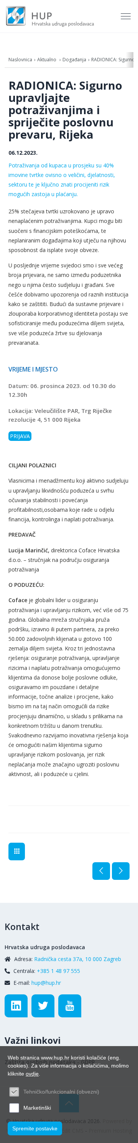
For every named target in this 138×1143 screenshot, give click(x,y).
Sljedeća (121, 871)
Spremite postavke (35, 1128)
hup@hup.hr (46, 982)
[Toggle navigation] (126, 16)
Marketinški (37, 1108)
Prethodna (101, 871)
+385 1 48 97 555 (58, 970)
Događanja (74, 59)
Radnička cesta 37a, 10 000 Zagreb (77, 959)
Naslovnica (20, 59)
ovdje (32, 1074)
